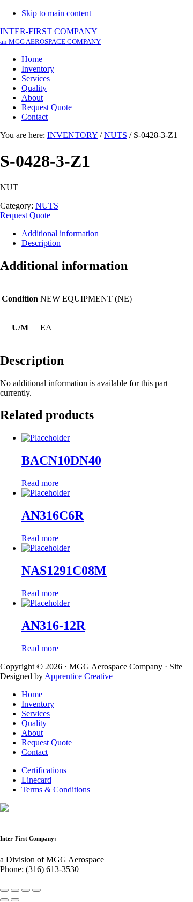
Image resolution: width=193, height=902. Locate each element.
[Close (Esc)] (4, 890)
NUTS (115, 135)
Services (35, 713)
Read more (39, 483)
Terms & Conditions (55, 789)
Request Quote (25, 215)
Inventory (37, 703)
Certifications (43, 770)
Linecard (36, 779)
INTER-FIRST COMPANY (50, 36)
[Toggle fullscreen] (25, 890)
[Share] (15, 890)
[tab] (107, 233)
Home (31, 694)
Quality (34, 723)
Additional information (60, 233)
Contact (34, 752)
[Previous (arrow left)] (4, 899)
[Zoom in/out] (36, 890)
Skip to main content (56, 13)
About (32, 732)
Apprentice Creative (78, 676)
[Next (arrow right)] (15, 899)
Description (41, 243)
